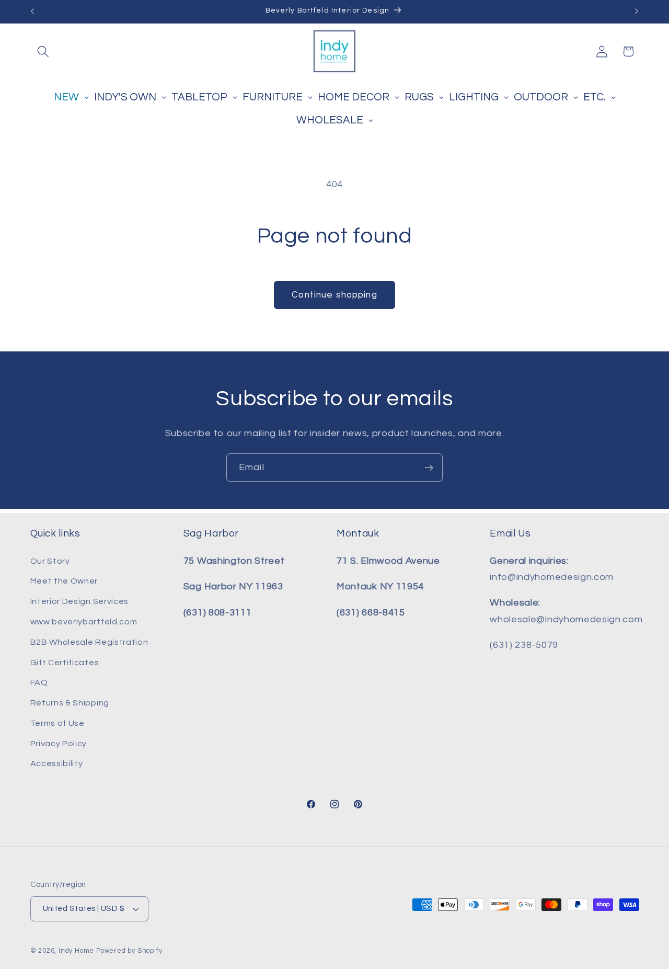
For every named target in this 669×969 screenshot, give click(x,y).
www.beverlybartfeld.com (83, 622)
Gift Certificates (64, 662)
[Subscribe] (429, 467)
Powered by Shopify (129, 951)
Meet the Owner (64, 581)
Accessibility (56, 763)
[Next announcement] (636, 11)
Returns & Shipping (69, 703)
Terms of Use (57, 723)
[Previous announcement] (32, 11)
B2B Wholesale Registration (89, 642)
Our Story (50, 561)
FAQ (39, 682)
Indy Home (76, 951)
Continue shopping (334, 295)
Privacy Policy (58, 743)
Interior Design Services (79, 601)
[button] (43, 51)
